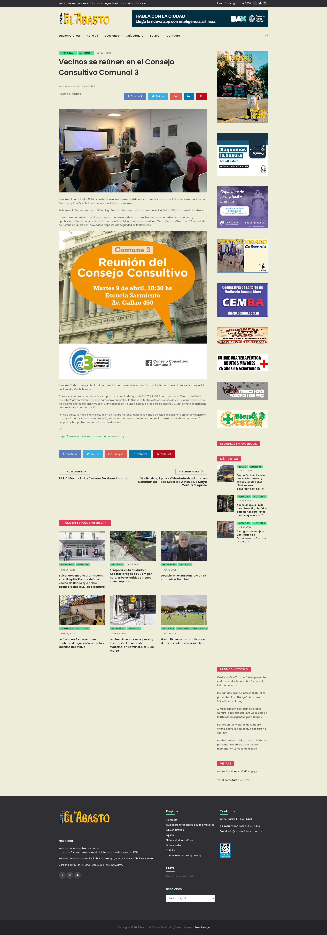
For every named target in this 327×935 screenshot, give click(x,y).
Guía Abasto (134, 36)
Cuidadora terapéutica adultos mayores (190, 825)
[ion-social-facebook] (255, 3)
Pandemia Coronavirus (192, 628)
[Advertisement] (242, 605)
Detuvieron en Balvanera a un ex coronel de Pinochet (183, 577)
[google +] (176, 96)
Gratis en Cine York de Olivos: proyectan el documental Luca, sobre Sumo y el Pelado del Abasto (242, 681)
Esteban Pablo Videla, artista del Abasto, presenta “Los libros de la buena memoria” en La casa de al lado (242, 744)
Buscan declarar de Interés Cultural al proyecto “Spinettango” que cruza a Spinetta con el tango (241, 697)
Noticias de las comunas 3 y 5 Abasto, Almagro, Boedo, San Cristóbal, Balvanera (103, 3)
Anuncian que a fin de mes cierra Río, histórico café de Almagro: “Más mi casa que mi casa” (252, 510)
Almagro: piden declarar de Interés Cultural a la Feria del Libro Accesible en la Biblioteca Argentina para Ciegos (242, 713)
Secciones (112, 36)
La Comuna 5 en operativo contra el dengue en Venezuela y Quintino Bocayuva (81, 643)
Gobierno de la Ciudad (180, 876)
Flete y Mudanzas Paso (179, 840)
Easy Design (202, 927)
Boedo (242, 466)
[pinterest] (201, 96)
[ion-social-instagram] (69, 875)
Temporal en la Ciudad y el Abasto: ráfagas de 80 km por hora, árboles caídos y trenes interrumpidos (131, 575)
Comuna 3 (67, 53)
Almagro (244, 496)
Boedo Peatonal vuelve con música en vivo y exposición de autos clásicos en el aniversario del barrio (251, 481)
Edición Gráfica (69, 36)
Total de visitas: (227, 780)
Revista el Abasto (70, 94)
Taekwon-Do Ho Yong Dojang (183, 855)
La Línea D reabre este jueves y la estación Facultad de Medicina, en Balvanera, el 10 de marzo (132, 645)
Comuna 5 (66, 628)
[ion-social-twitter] (260, 3)
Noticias (92, 36)
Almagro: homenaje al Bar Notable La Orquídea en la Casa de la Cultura (251, 536)
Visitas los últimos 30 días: (234, 771)
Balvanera (66, 564)
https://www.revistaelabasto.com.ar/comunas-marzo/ (91, 436)
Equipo (155, 36)
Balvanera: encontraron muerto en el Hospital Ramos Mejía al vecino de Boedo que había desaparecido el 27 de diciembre (82, 581)
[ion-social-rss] (265, 3)
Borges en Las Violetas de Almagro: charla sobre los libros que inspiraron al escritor (242, 729)
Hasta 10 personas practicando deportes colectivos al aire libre (183, 641)
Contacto (173, 36)
